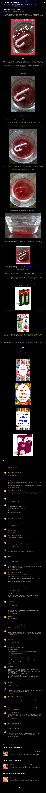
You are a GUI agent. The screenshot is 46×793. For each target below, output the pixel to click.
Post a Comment (7, 738)
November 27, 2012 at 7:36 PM (13, 532)
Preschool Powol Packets (11, 2)
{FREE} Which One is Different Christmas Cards (16, 278)
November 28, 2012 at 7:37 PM (13, 598)
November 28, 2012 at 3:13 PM (13, 582)
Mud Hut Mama (10, 542)
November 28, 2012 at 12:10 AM (13, 546)
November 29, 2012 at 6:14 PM (13, 619)
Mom (9, 498)
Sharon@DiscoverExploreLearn (13, 478)
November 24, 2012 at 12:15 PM (13, 494)
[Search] (44, 3)
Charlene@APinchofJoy (12, 623)
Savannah (9, 586)
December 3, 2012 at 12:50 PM (13, 642)
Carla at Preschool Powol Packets (14, 472)
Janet (9, 706)
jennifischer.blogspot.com (12, 528)
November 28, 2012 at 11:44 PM (13, 605)
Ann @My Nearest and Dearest (13, 593)
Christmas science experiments (22, 310)
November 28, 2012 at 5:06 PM (13, 590)
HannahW (9, 639)
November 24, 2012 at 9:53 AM (13, 469)
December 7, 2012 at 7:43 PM (13, 685)
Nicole (9, 682)
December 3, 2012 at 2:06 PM (13, 663)
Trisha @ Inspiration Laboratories (14, 731)
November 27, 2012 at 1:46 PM (13, 525)
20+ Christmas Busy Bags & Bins (29, 280)
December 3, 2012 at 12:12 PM (13, 636)
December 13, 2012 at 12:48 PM (13, 709)
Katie (8, 608)
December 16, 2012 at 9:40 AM (13, 720)
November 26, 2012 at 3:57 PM (13, 501)
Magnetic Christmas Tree (24, 277)
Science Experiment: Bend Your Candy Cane (32, 273)
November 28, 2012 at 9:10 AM (13, 553)
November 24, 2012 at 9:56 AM (13, 475)
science (12, 461)
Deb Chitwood (10, 601)
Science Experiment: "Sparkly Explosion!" (12, 760)
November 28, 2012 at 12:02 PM (13, 569)
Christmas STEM (33, 310)
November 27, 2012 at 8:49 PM (13, 538)
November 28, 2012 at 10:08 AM (13, 561)
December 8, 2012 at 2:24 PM (13, 702)
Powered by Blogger (23, 787)
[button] (42, 9)
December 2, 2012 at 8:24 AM (13, 627)
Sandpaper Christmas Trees (31, 278)
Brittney (9, 564)
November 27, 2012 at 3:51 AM (13, 515)
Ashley (9, 549)
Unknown (9, 504)
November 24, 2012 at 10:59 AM (13, 487)
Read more (40, 756)
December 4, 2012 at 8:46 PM (13, 679)
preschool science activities (12, 268)
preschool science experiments (32, 268)
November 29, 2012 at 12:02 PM (13, 613)
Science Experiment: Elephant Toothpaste (12, 747)
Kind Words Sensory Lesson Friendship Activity (14, 773)
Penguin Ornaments (33, 277)
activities (7, 461)
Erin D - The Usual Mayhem (13, 712)
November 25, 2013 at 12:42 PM (13, 736)
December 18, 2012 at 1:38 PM (13, 728)
